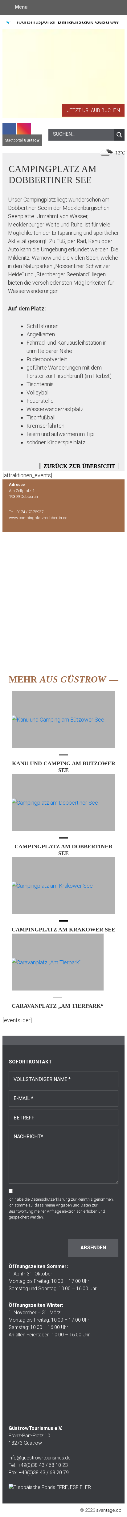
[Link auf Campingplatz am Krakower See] (63, 885)
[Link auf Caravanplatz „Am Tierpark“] (58, 962)
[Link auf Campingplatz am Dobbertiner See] (63, 802)
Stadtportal (22, 140)
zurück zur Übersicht (79, 466)
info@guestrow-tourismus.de (40, 1458)
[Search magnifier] (119, 135)
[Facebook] (9, 128)
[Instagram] (24, 128)
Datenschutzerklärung (50, 1199)
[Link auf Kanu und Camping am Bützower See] (63, 719)
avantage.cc (108, 1510)
